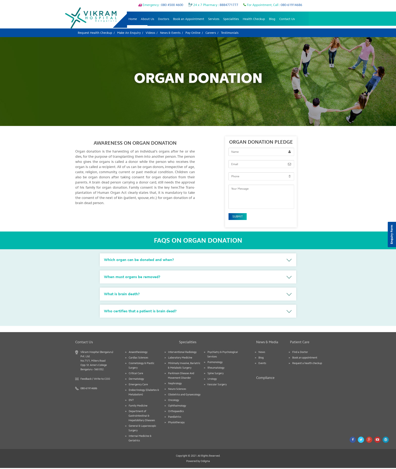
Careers (210, 33)
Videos (150, 33)
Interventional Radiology (182, 352)
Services (213, 19)
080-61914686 (274, 5)
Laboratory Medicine (180, 357)
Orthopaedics (176, 411)
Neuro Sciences (177, 388)
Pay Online (192, 33)
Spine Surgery (215, 373)
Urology (212, 378)
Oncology (173, 400)
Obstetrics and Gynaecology (184, 394)
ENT (131, 400)
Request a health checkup (307, 363)
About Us (147, 19)
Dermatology (136, 378)
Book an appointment (304, 357)
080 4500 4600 (162, 5)
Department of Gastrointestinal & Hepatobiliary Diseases (141, 416)
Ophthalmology (177, 405)
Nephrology (175, 383)
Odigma (205, 461)
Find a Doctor (300, 352)
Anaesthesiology (138, 352)
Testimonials (229, 33)
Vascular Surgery (217, 384)
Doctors (163, 19)
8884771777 (215, 5)
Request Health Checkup (95, 33)
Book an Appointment (188, 19)
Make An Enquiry (129, 33)
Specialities (231, 19)
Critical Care (136, 373)
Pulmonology (215, 362)
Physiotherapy (176, 422)
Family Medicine (138, 405)
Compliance (265, 378)
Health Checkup (254, 19)
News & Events (170, 33)
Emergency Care (138, 384)
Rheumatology (215, 367)
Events (262, 363)
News (261, 352)
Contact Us (287, 19)
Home (132, 19)
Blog (272, 19)
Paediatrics (174, 416)
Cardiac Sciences (138, 357)
